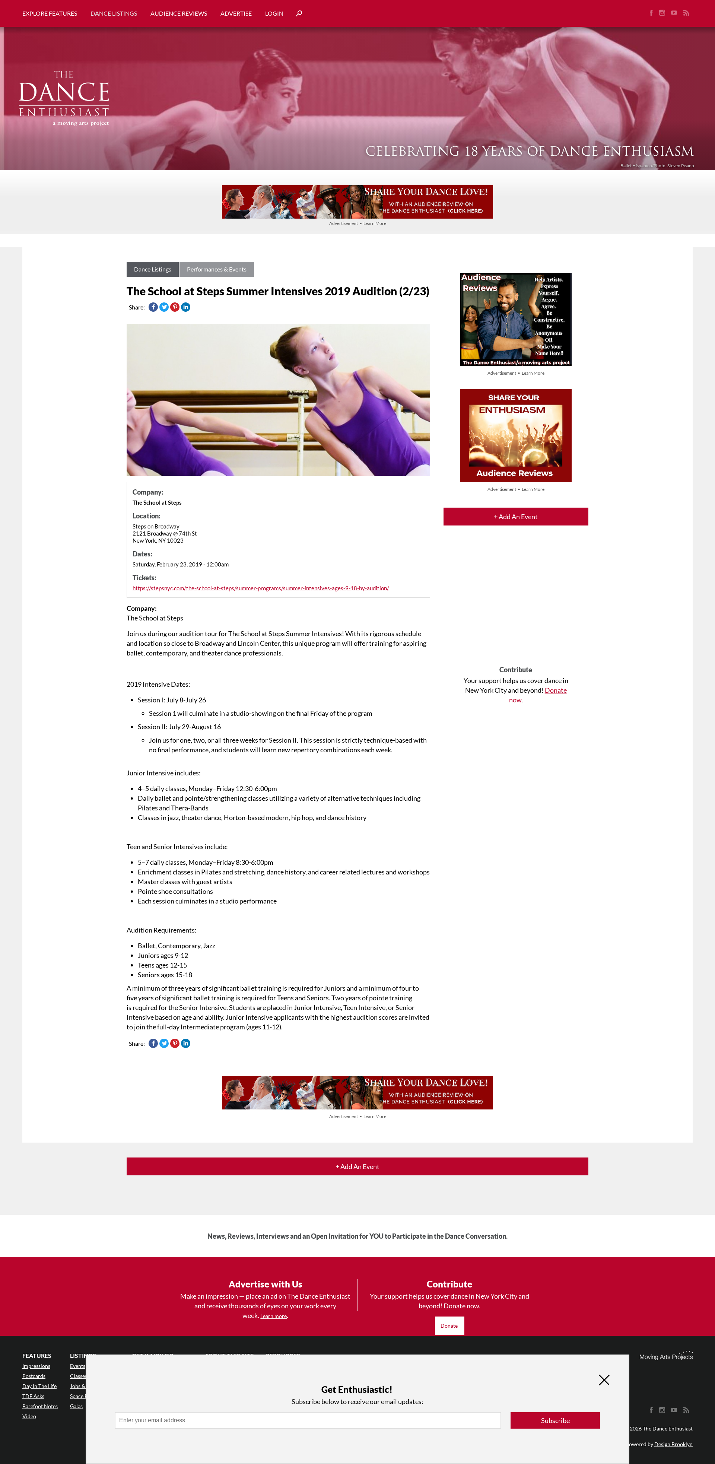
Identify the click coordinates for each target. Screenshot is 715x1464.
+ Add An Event (516, 516)
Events (77, 1366)
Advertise (236, 13)
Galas (76, 1406)
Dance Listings (113, 13)
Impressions (36, 1366)
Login (274, 13)
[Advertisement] (516, 602)
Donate (450, 1325)
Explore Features (49, 13)
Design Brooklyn (673, 1444)
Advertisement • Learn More (357, 223)
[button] (296, 13)
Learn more (273, 1316)
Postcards (33, 1376)
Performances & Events (217, 269)
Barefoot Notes (40, 1406)
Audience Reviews (178, 13)
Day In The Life (39, 1386)
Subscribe (555, 1420)
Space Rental (84, 1396)
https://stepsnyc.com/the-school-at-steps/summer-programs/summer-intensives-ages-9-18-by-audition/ (261, 588)
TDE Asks (33, 1396)
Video (29, 1416)
